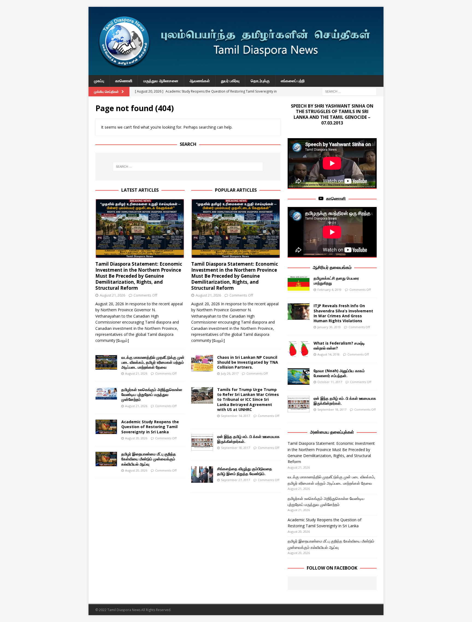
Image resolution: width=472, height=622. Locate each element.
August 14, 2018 (328, 354)
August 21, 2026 (112, 295)
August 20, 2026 (136, 438)
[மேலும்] (122, 340)
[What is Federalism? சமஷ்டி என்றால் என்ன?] (298, 349)
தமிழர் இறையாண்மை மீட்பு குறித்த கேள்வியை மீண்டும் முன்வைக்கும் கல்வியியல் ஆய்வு (148, 458)
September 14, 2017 (235, 416)
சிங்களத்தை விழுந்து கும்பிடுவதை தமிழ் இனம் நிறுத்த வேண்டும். (244, 471)
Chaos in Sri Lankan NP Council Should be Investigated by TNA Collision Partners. (247, 362)
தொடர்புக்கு (260, 80)
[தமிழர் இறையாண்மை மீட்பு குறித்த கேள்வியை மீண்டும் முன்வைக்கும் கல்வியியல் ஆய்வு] (106, 459)
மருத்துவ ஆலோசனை (160, 80)
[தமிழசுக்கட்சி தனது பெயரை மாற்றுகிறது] (298, 284)
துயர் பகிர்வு (230, 80)
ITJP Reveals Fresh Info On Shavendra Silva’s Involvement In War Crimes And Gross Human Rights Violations (343, 313)
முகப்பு (99, 80)
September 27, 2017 (235, 480)
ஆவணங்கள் (200, 80)
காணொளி (123, 80)
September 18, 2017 (235, 448)
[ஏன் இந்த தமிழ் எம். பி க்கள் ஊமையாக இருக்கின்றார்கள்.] (202, 442)
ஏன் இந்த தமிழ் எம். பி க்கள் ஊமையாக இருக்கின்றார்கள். (248, 439)
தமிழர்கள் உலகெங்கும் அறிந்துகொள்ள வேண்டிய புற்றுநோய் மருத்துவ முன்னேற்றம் (151, 394)
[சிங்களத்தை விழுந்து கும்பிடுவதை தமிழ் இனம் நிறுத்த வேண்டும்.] (202, 474)
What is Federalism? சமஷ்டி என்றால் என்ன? (339, 345)
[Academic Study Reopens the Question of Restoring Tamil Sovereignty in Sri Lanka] (106, 426)
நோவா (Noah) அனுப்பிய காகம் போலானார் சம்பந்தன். (339, 373)
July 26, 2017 (229, 373)
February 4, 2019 (329, 290)
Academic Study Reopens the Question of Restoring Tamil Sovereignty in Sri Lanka (150, 426)
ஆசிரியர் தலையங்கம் (332, 267)
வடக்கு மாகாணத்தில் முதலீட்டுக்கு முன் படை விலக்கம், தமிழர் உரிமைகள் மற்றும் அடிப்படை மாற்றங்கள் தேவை (152, 362)
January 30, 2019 (329, 327)
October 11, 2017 (329, 382)
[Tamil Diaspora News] (236, 72)
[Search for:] (349, 91)
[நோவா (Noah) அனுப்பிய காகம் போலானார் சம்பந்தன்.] (298, 376)
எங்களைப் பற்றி (293, 80)
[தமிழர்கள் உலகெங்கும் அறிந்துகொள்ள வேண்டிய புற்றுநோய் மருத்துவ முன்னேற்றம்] (106, 393)
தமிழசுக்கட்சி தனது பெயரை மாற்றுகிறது (336, 281)
